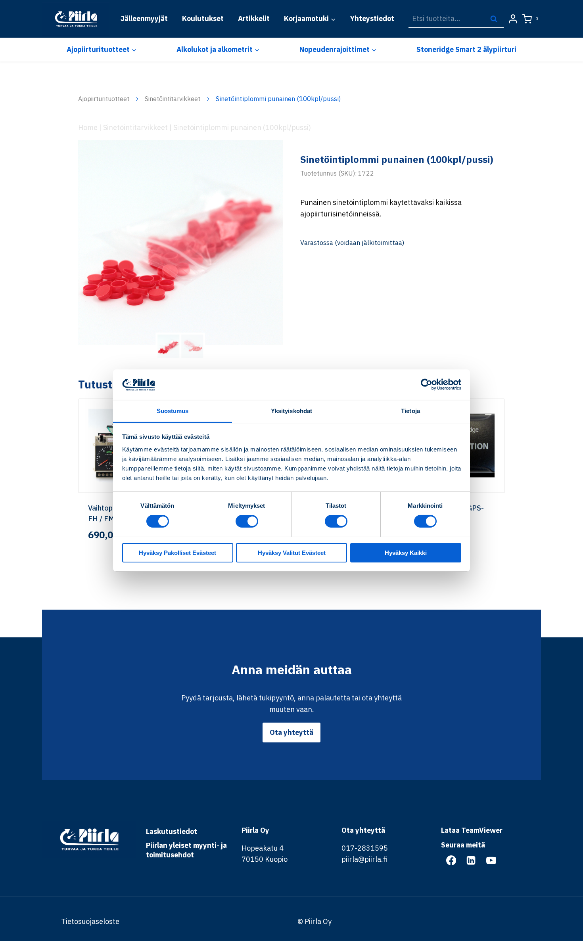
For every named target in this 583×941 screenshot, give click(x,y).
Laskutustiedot (171, 831)
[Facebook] (451, 860)
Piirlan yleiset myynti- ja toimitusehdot (186, 850)
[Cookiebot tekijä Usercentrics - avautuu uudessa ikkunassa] (426, 384)
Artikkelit (254, 18)
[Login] (513, 19)
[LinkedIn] (471, 860)
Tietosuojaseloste (90, 921)
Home (88, 127)
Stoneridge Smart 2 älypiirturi (466, 49)
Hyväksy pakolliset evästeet (177, 552)
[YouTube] (491, 860)
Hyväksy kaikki (406, 552)
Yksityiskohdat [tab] (291, 410)
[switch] (247, 521)
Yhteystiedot (372, 18)
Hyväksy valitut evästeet (292, 552)
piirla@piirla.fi (364, 859)
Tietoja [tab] (410, 410)
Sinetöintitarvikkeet (172, 99)
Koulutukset (203, 18)
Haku (496, 18)
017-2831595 (364, 848)
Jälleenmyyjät (144, 18)
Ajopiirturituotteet (103, 99)
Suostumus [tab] (173, 410)
